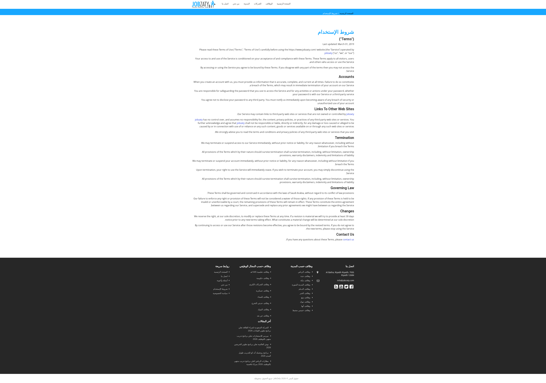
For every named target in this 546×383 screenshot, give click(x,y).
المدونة (247, 3)
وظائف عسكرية (262, 290)
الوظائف (269, 3)
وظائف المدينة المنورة (301, 284)
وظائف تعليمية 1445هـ (259, 272)
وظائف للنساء (263, 297)
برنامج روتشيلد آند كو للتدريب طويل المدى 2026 (255, 354)
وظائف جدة (306, 276)
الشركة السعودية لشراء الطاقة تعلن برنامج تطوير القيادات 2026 (255, 329)
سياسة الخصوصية (220, 293)
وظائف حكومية (263, 278)
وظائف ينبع (306, 297)
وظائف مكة (305, 280)
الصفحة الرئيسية (283, 3)
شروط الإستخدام (220, 289)
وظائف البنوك (263, 309)
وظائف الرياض (304, 272)
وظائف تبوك (305, 301)
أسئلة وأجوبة (222, 280)
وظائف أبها (306, 306)
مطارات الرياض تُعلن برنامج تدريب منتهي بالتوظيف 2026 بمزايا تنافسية (252, 363)
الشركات (257, 3)
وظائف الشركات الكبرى (259, 284)
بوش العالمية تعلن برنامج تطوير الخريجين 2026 (252, 346)
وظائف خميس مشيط (301, 310)
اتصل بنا (225, 3)
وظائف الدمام (305, 289)
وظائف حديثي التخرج (260, 303)
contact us (348, 239)
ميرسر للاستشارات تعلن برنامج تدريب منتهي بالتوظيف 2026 (254, 337)
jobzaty (328, 53)
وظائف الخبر (305, 293)
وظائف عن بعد (263, 315)
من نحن (236, 3)
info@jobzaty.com (345, 280)
